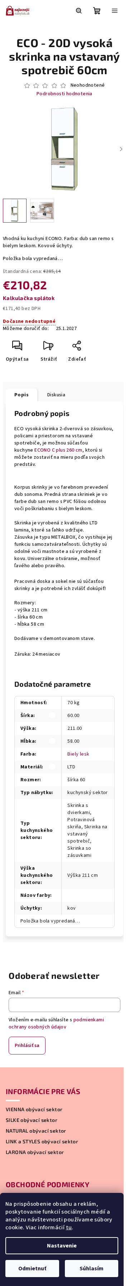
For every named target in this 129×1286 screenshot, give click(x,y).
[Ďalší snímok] (121, 149)
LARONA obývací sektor (35, 1152)
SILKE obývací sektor (31, 1120)
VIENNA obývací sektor (34, 1109)
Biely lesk (78, 754)
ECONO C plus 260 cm (58, 450)
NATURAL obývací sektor (36, 1130)
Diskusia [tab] (56, 394)
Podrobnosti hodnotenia (64, 94)
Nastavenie (62, 1246)
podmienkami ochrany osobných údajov (56, 1023)
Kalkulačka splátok (28, 298)
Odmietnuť (32, 1268)
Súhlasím (92, 1268)
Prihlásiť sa (27, 1045)
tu (69, 1227)
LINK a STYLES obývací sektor (42, 1141)
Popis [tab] (21, 394)
